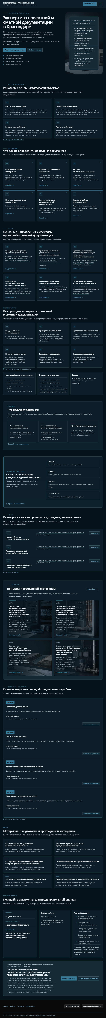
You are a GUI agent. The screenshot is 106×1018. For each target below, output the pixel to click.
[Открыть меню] (100, 4)
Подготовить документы (14, 50)
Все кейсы (91, 589)
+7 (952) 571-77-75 (89, 3)
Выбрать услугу (35, 50)
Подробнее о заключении (18, 444)
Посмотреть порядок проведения (17, 369)
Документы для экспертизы (14, 819)
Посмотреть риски (10, 572)
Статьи (5, 1006)
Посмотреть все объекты (13, 139)
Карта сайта (30, 1006)
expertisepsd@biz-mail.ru (17, 925)
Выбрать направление (15, 503)
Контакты (20, 1006)
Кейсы (12, 1006)
